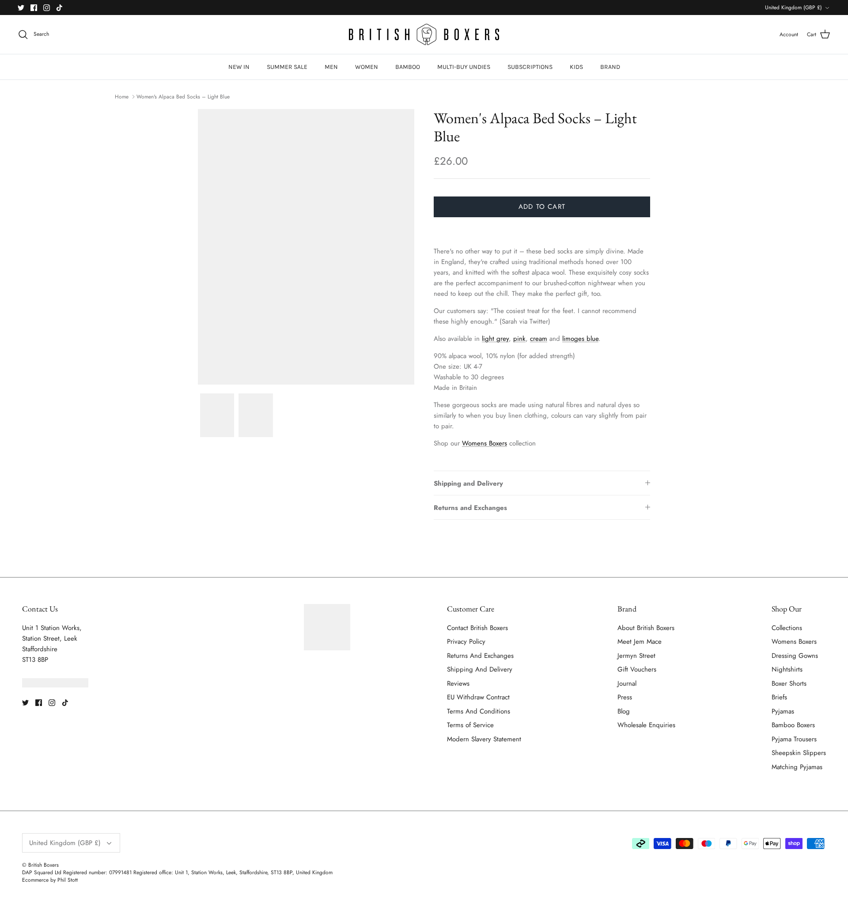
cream (538, 339)
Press (624, 697)
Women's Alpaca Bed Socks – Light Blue (183, 96)
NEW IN (239, 67)
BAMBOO (407, 67)
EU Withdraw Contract (478, 697)
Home (122, 96)
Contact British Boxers (477, 628)
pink (519, 339)
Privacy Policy (466, 641)
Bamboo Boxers (793, 725)
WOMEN (366, 67)
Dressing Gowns (795, 656)
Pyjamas (783, 711)
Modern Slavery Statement (484, 739)
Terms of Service (470, 725)
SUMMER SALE (287, 67)
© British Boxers (40, 865)
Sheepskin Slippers (799, 753)
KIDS (576, 67)
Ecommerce (35, 880)
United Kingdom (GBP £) (793, 7)
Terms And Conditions (478, 711)
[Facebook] (33, 7)
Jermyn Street (636, 656)
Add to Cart (542, 206)
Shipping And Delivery (479, 669)
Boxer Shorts (789, 683)
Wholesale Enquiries (646, 725)
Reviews (458, 683)
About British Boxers (645, 628)
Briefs (779, 697)
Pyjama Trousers (794, 739)
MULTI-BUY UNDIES (463, 67)
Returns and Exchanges (470, 508)
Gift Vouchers (636, 669)
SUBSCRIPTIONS (530, 67)
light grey (495, 339)
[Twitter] (21, 7)
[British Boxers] (424, 34)
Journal (626, 683)
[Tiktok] (59, 7)
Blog (623, 711)
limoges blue (580, 339)
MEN (331, 67)
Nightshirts (787, 669)
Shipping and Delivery (468, 483)
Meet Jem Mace (639, 641)
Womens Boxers (484, 443)
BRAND (610, 67)
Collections (787, 628)
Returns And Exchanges (480, 656)
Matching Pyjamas (797, 767)
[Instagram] (46, 7)
